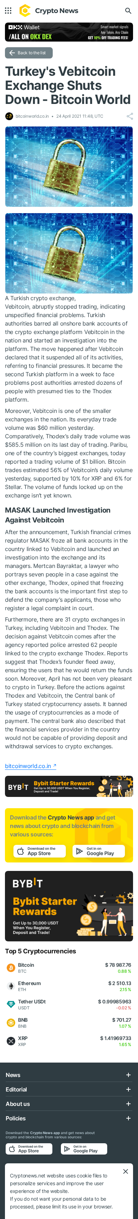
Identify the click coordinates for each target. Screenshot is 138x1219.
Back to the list (32, 52)
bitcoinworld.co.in (28, 765)
